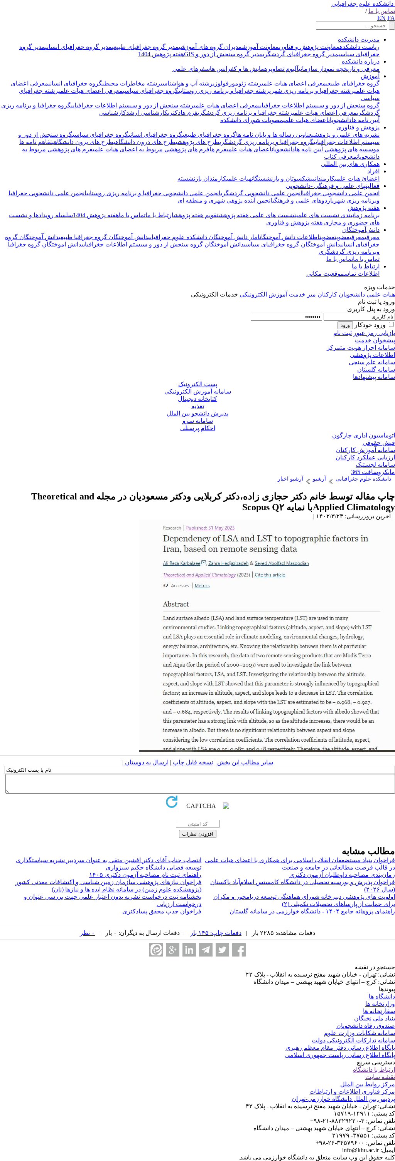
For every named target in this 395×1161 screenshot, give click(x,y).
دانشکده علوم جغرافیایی (362, 3)
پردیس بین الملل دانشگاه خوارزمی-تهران (343, 1099)
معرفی (372, 237)
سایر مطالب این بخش (244, 762)
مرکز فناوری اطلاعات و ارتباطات (352, 1091)
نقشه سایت (380, 1077)
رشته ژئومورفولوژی (237, 83)
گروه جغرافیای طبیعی (353, 83)
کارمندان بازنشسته (201, 178)
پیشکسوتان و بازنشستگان (283, 178)
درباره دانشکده (361, 61)
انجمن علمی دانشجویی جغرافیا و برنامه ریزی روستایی (153, 193)
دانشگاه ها (382, 996)
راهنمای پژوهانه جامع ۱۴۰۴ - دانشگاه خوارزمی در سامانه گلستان (312, 911)
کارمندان (325, 178)
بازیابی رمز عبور (374, 333)
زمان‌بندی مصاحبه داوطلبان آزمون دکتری (342, 874)
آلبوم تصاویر (283, 68)
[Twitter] (222, 950)
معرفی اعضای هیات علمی (294, 83)
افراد (373, 171)
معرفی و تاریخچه (357, 68)
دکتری (174, 112)
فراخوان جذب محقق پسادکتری (161, 911)
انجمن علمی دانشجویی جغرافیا (341, 193)
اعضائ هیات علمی (357, 178)
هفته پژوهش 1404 (161, 54)
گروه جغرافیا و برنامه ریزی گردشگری (266, 142)
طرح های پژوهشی (197, 142)
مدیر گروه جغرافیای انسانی (78, 47)
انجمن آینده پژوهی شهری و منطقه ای (224, 200)
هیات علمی (239, 178)
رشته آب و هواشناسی (186, 83)
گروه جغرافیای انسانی (75, 83)
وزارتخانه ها (380, 1003)
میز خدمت (302, 294)
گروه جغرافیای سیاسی (151, 90)
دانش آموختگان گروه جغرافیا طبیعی (103, 237)
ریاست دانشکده (359, 47)
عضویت (341, 237)
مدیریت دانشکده (359, 39)
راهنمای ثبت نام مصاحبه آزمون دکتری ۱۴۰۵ (145, 874)
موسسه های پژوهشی (351, 149)
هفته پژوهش (364, 207)
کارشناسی (112, 112)
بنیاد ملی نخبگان (374, 1018)
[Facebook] (239, 950)
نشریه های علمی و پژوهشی (346, 134)
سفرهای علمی (191, 68)
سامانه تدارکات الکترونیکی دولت (353, 1040)
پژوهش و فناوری (358, 127)
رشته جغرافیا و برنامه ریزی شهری (311, 90)
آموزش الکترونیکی (263, 294)
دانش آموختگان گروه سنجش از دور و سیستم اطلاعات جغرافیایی (162, 244)
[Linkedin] (189, 950)
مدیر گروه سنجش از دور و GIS (223, 54)
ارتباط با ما (159, 215)
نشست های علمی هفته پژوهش (257, 215)
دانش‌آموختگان (361, 229)
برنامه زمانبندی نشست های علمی (338, 215)
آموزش (370, 76)
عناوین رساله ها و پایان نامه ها (274, 134)
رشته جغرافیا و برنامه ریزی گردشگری (245, 112)
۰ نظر (87, 933)
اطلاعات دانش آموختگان (289, 237)
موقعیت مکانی (325, 273)
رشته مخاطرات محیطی (131, 83)
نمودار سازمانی (316, 68)
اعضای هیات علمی (305, 120)
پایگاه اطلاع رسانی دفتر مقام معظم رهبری (340, 1047)
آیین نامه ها (365, 120)
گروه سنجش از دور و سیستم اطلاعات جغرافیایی (319, 105)
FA (391, 18)
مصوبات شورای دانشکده (251, 120)
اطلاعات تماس (362, 273)
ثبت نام (342, 333)
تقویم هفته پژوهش (196, 215)
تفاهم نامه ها (35, 142)
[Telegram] (206, 950)
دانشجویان (339, 120)
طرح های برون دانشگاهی (82, 142)
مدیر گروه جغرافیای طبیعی (145, 47)
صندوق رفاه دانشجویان (365, 1025)
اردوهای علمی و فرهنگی (302, 200)
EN (381, 18)
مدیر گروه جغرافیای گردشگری (300, 54)
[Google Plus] (172, 950)
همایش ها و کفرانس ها (238, 68)
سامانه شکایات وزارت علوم (359, 1033)
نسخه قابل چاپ (192, 762)
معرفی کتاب (340, 156)
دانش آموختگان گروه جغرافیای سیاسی (292, 244)
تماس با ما (381, 11)
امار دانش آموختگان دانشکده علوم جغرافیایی (204, 237)
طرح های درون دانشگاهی (144, 142)
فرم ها (189, 112)
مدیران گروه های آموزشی (210, 47)
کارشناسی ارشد (147, 112)
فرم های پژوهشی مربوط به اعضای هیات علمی (151, 149)
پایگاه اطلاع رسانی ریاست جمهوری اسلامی (340, 1055)
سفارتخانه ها (379, 1011)
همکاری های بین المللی (350, 164)
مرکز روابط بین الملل (367, 1084)
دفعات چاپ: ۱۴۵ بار (215, 933)
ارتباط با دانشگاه (374, 1069)
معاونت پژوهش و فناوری (309, 47)
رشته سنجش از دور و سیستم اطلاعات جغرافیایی (132, 105)
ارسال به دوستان (146, 762)
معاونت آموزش (260, 47)
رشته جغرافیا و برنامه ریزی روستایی (224, 90)
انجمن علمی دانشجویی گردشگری (261, 193)
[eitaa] (156, 950)
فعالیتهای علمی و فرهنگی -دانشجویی (333, 186)
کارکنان (327, 294)
